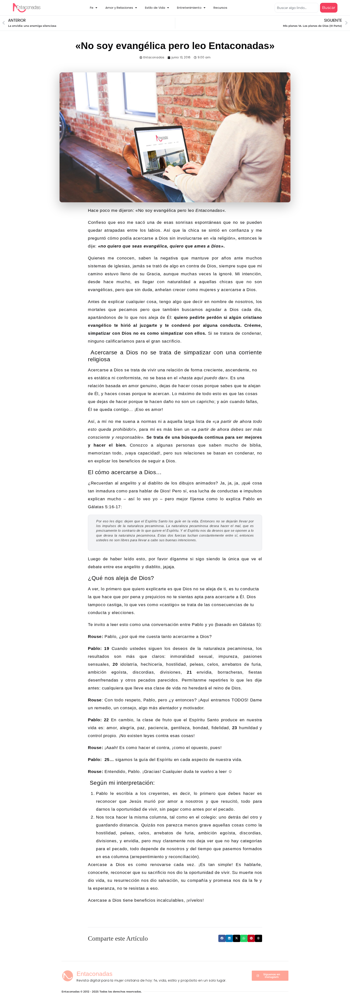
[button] (222, 938)
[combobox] (296, 8)
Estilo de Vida (155, 7)
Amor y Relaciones (119, 7)
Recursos (220, 7)
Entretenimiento (189, 7)
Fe (91, 7)
